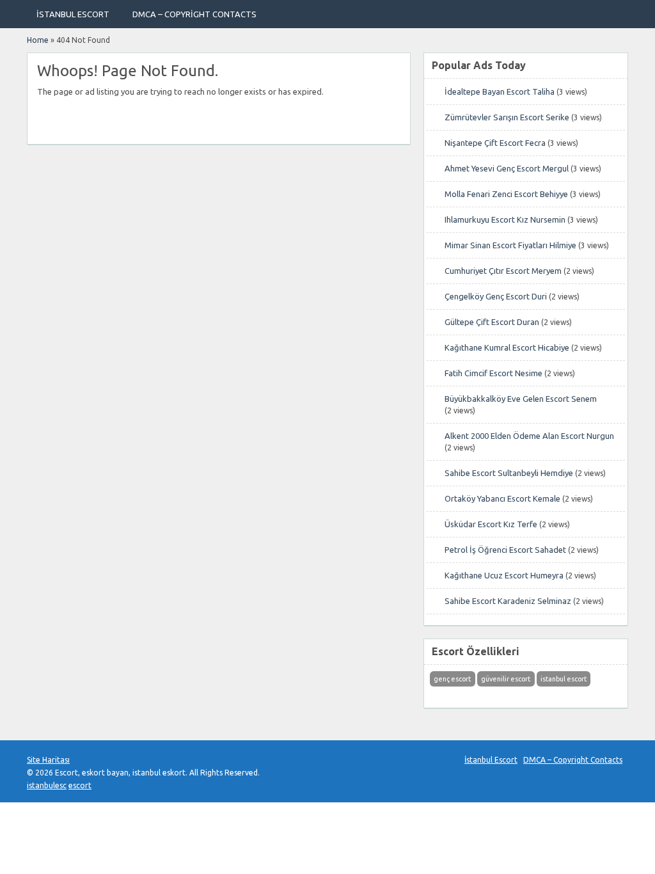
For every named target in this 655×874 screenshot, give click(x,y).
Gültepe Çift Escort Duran (492, 321)
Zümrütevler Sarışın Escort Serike (507, 117)
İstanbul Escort (72, 14)
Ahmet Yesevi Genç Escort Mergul (507, 168)
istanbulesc (47, 785)
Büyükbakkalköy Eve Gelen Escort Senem (521, 398)
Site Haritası (48, 760)
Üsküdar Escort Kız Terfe (491, 524)
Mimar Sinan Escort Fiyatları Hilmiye (510, 245)
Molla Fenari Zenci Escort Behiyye (506, 193)
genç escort (452, 679)
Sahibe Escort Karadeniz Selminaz (508, 600)
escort (79, 785)
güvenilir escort (505, 679)
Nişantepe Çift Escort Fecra (495, 142)
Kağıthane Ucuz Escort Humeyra (504, 575)
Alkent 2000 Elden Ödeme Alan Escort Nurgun (529, 435)
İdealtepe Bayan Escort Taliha (500, 91)
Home (38, 40)
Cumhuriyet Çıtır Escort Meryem (503, 270)
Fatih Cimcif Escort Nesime (493, 373)
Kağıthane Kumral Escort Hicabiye (507, 347)
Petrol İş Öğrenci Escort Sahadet (505, 549)
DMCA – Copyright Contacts (194, 14)
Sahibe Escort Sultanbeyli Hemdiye (509, 472)
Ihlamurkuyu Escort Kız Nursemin (505, 219)
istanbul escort (564, 679)
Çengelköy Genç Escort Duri (496, 296)
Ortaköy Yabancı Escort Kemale (502, 498)
